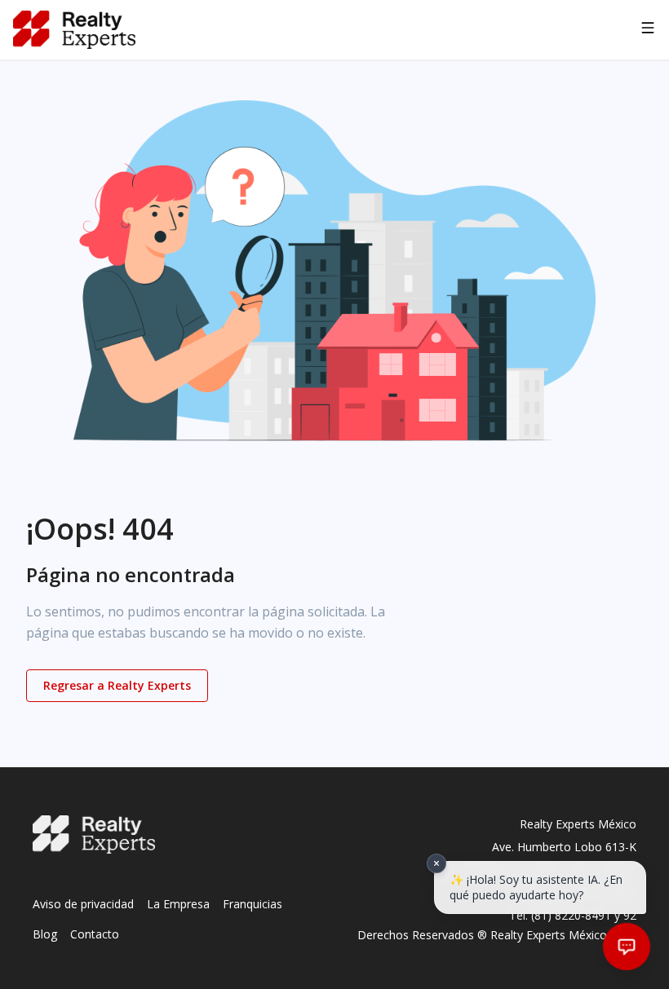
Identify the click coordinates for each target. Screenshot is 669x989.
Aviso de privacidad (83, 904)
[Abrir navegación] (648, 30)
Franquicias (252, 904)
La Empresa (178, 904)
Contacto (94, 934)
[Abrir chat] (626, 946)
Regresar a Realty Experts (117, 685)
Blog (45, 934)
